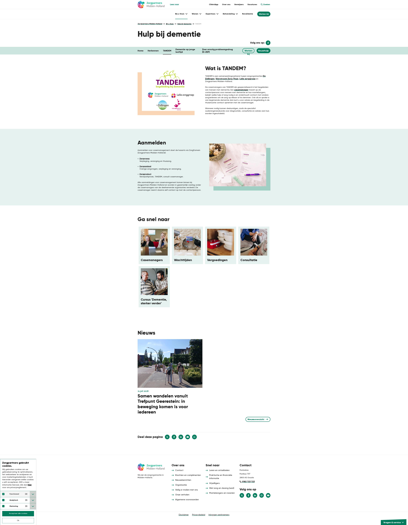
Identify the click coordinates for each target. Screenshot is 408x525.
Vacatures (252, 4)
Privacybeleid (198, 515)
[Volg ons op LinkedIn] (255, 495)
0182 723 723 (248, 481)
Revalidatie (247, 14)
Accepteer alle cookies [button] (18, 513)
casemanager (241, 89)
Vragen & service (392, 522)
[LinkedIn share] (180, 437)
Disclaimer (184, 515)
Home (140, 50)
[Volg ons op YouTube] (268, 495)
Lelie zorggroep (247, 78)
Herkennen (153, 50)
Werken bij (264, 14)
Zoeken (266, 4)
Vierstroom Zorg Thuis (227, 78)
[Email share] (187, 437)
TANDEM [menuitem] (198, 24)
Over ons (226, 4)
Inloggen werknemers (219, 515)
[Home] (153, 467)
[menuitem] (150, 23)
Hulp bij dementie (184, 24)
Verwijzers (239, 4)
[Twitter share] (167, 437)
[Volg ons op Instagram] (261, 495)
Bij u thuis (170, 24)
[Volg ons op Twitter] (242, 495)
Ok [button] (18, 520)
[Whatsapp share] (194, 437)
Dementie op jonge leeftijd (185, 50)
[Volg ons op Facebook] (248, 495)
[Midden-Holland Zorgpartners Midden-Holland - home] (153, 4)
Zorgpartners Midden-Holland (150, 24)
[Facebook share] (174, 437)
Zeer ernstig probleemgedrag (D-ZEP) (217, 50)
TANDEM (167, 50)
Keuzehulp (263, 50)
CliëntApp (213, 4)
